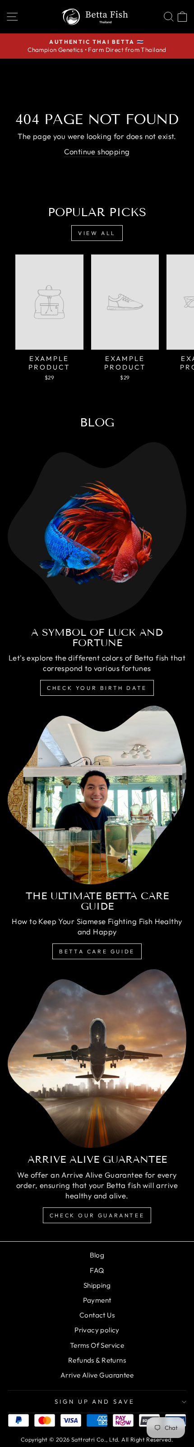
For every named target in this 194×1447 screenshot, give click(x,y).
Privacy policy (97, 1330)
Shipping (97, 1285)
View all (97, 233)
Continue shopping (96, 151)
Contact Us (97, 1315)
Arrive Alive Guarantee (97, 1375)
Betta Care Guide (97, 951)
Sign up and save (95, 1401)
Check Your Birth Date (97, 687)
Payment (97, 1300)
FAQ (97, 1270)
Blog (97, 1255)
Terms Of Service (97, 1345)
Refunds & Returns (97, 1360)
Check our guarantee (97, 1215)
